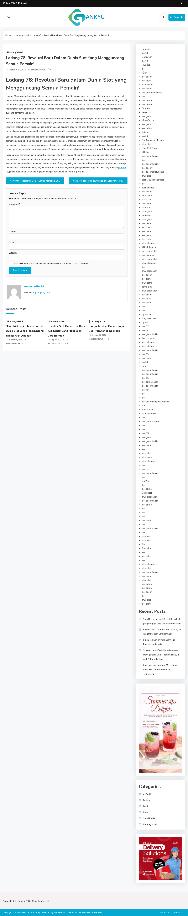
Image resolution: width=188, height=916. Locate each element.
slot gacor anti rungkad (153, 172)
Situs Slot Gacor (149, 148)
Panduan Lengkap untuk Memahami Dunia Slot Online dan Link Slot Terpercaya (160, 669)
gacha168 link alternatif (153, 179)
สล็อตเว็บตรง (148, 120)
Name (12, 231)
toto (144, 366)
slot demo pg (148, 255)
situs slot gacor (149, 243)
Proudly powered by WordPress (49, 912)
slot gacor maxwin (151, 421)
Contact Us (178, 912)
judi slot (145, 390)
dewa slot (146, 112)
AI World (147, 794)
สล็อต (144, 72)
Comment (14, 204)
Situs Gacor (147, 409)
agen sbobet (148, 187)
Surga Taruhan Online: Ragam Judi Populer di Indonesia (159, 642)
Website (13, 253)
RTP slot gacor (149, 247)
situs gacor (147, 84)
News (145, 812)
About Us (164, 912)
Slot (144, 405)
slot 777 (146, 326)
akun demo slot (149, 251)
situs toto (146, 207)
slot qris (146, 378)
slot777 (145, 354)
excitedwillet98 (38, 70)
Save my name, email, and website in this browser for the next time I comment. (52, 263)
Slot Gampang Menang (153, 140)
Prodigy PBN (24, 901)
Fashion (146, 800)
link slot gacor (148, 338)
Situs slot (146, 548)
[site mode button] (164, 17)
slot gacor (147, 76)
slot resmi (146, 80)
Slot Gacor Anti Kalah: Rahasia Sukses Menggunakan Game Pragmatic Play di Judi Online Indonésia (161, 654)
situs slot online (149, 413)
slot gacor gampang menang (155, 401)
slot (143, 69)
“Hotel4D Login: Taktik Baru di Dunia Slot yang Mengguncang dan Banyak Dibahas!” (25, 330)
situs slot (146, 144)
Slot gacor (147, 57)
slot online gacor (150, 382)
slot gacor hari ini (150, 156)
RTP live (145, 152)
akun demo (147, 195)
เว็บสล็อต (146, 65)
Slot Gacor (147, 493)
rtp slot (145, 322)
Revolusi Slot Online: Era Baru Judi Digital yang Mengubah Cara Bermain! (66, 330)
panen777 (146, 215)
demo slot (147, 199)
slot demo (147, 203)
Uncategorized (15, 52)
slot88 (145, 53)
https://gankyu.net (41, 292)
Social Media (149, 818)
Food (145, 806)
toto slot (146, 49)
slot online (147, 100)
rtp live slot (147, 314)
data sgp (146, 132)
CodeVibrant (95, 912)
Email (12, 242)
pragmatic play (149, 318)
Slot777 (145, 481)
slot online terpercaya (152, 92)
